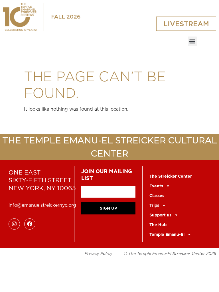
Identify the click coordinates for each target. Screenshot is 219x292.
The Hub (158, 225)
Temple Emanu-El (166, 234)
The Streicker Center (170, 176)
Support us (160, 215)
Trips (154, 205)
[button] (192, 41)
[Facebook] (30, 224)
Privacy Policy (98, 253)
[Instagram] (14, 224)
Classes (156, 195)
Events (156, 186)
